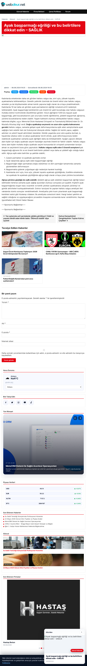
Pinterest (51, 92)
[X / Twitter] (12, 402)
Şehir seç (9, 382)
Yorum (5, 302)
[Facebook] (5, 402)
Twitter (15, 92)
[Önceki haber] (75, 418)
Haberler (5, 19)
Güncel (12, 19)
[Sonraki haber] (80, 418)
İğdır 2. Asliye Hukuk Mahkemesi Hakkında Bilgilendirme (24, 526)
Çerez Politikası (55, 12)
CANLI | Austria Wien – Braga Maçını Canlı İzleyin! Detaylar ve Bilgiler (29, 524)
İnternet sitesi (7, 341)
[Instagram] (18, 402)
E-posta (6, 332)
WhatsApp (34, 92)
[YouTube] (24, 402)
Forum (67, 12)
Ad (4, 323)
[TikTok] (31, 402)
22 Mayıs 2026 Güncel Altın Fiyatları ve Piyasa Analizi (23, 519)
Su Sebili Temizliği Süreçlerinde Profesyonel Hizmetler (24, 516)
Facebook (24, 92)
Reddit (43, 92)
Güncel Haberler (23, 12)
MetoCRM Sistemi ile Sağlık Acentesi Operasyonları (23, 521)
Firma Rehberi (39, 12)
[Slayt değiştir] (39, 648)
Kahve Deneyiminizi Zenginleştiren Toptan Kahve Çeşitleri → (71, 218)
